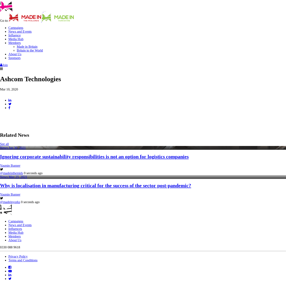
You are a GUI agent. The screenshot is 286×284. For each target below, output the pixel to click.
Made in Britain (27, 46)
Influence (14, 35)
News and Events (20, 31)
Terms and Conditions (22, 260)
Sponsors (14, 58)
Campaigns (15, 28)
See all (4, 144)
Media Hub (15, 39)
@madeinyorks (10, 202)
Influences (15, 229)
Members (14, 43)
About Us (14, 54)
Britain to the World (30, 50)
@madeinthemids (11, 173)
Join (5, 65)
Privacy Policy (18, 256)
